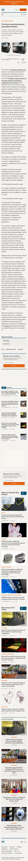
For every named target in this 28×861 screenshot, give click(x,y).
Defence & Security (6, 567)
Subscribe (14, 365)
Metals (3, 512)
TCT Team (5, 38)
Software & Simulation (7, 654)
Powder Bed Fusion (7, 21)
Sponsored (4, 627)
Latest (3, 387)
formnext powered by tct (18, 69)
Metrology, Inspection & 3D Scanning (11, 595)
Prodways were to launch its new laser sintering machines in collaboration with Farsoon (13, 80)
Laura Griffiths (7, 395)
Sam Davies (5, 440)
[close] (26, 2)
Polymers (20, 349)
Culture (3, 539)
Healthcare (4, 706)
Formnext (7, 326)
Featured (9, 387)
